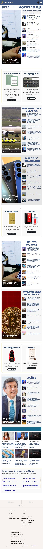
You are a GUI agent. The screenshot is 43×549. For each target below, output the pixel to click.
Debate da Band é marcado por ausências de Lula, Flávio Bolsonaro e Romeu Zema (33, 411)
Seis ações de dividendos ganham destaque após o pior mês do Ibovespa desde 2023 (34, 310)
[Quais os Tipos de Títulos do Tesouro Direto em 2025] (8, 453)
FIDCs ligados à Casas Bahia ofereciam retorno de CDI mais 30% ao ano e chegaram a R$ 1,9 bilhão (34, 182)
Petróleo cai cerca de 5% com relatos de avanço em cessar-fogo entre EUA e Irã (34, 194)
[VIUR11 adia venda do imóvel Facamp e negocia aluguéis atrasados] (35, 453)
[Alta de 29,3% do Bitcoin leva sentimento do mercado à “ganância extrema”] (24, 260)
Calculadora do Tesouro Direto (10, 481)
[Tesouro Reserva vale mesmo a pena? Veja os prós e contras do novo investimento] (8, 436)
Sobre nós (11, 515)
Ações (28, 28)
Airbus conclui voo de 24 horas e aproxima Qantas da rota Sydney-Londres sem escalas (11, 149)
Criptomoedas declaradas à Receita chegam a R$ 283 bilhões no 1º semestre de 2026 (11, 61)
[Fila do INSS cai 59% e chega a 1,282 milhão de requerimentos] (24, 200)
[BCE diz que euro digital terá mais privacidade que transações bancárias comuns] (24, 255)
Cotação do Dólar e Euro (9, 490)
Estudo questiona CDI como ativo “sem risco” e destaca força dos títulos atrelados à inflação (34, 333)
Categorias (24, 510)
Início (10, 513)
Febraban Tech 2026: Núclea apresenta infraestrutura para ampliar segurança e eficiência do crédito (34, 283)
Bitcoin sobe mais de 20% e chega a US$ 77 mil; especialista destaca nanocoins (34, 422)
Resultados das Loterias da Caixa (30, 481)
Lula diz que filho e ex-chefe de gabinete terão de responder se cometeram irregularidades (33, 56)
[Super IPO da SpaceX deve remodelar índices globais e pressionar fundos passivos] (24, 304)
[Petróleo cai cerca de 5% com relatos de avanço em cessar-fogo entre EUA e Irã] (24, 194)
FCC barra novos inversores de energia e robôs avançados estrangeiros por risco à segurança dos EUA (33, 121)
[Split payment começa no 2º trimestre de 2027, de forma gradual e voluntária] (24, 43)
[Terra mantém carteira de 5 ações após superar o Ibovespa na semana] (24, 417)
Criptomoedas (5, 57)
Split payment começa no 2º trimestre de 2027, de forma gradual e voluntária (33, 44)
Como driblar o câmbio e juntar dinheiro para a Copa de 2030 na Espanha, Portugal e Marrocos (21, 463)
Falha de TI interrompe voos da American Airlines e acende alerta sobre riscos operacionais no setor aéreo (34, 126)
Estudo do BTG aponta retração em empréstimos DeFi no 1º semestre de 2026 (33, 266)
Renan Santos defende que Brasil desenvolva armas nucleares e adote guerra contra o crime (34, 388)
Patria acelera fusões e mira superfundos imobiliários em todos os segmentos (33, 327)
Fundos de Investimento (34, 441)
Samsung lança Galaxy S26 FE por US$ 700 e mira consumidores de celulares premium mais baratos (33, 18)
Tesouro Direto (5, 441)
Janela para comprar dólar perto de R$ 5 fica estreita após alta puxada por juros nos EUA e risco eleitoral (34, 321)
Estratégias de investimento (8, 331)
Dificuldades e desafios (7, 146)
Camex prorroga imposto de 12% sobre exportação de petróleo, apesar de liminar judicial (34, 50)
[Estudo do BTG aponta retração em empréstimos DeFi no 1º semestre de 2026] (24, 266)
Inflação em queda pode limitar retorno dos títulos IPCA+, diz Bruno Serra (21, 445)
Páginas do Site (12, 510)
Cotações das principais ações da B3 (30, 486)
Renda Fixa (17, 441)
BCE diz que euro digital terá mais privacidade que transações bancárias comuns (34, 255)
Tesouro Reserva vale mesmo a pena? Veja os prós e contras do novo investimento (8, 445)
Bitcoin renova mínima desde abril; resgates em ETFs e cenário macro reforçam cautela (34, 316)
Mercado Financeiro (31, 15)
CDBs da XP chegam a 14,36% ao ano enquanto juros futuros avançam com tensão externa (33, 298)
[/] (38, 2)
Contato (11, 516)
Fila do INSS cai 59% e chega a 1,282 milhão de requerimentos (33, 200)
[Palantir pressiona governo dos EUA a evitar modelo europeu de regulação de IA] (24, 149)
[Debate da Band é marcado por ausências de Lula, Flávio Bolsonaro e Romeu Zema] (24, 411)
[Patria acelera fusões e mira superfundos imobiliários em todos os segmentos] (24, 327)
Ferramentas (13, 530)
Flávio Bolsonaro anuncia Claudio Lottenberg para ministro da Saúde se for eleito (34, 31)
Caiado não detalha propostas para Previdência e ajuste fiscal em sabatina (33, 393)
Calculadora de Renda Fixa (29, 478)
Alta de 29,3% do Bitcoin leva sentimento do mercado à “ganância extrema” (33, 260)
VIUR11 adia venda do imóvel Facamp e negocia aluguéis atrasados (34, 462)
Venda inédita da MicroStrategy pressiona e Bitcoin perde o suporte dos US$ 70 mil (11, 335)
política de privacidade (29, 546)
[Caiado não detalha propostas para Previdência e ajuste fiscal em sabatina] (24, 394)
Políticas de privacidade (14, 518)
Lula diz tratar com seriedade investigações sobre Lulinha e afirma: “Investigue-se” (33, 405)
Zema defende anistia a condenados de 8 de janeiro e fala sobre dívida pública (33, 399)
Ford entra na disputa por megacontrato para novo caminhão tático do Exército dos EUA (33, 144)
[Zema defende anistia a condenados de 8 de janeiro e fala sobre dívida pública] (24, 399)
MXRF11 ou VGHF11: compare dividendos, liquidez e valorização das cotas (34, 445)
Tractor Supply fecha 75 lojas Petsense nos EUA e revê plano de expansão (33, 138)
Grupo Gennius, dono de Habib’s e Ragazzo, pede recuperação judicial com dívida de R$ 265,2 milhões (34, 188)
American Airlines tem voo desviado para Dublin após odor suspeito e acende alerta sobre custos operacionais (34, 115)
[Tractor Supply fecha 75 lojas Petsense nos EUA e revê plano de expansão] (24, 138)
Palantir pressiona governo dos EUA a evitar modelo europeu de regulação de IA (34, 149)
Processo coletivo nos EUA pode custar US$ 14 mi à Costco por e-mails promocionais (34, 132)
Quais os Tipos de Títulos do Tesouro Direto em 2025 (6, 462)
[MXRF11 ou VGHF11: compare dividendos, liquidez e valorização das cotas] (35, 436)
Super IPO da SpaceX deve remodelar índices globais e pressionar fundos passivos (33, 304)
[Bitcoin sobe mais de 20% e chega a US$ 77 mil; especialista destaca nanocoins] (24, 422)
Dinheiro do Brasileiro (27, 518)
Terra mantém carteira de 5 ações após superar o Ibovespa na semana (34, 416)
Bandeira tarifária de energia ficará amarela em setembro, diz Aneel (34, 25)
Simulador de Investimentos (9, 485)
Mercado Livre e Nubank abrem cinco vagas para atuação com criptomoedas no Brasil (34, 277)
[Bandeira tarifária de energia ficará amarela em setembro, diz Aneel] (24, 24)
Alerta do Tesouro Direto (9, 478)
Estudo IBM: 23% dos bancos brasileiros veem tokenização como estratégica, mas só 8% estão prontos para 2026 (33, 37)
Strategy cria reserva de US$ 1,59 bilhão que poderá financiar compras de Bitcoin (34, 272)
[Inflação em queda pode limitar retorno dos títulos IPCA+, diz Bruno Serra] (21, 436)
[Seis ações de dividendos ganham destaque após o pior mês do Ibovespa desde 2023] (24, 310)
